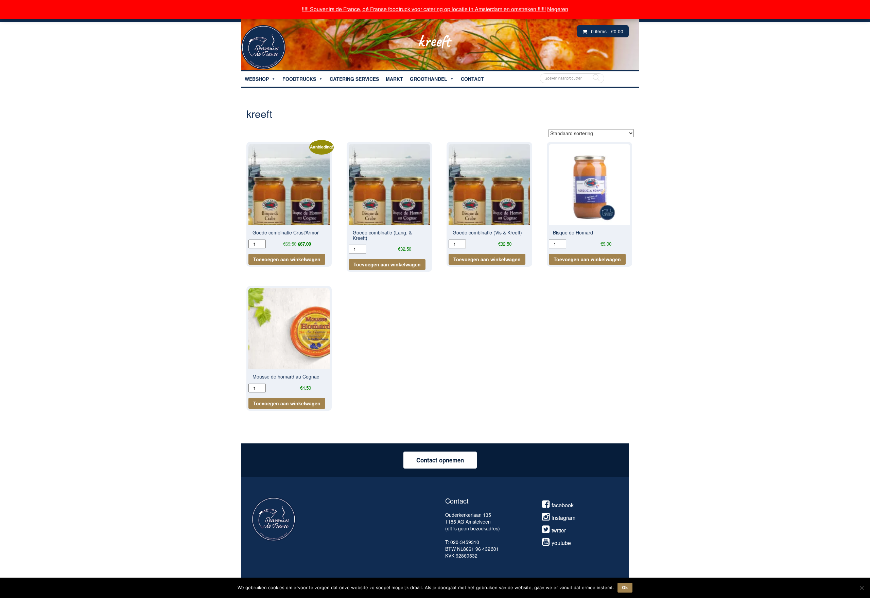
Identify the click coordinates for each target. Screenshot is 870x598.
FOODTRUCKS (299, 78)
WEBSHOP (257, 78)
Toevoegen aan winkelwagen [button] (286, 259)
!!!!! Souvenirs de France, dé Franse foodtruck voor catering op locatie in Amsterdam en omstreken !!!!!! (424, 9)
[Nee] (861, 587)
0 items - (607, 31)
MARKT (394, 78)
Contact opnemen (440, 460)
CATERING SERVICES (354, 78)
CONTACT (472, 78)
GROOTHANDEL (428, 78)
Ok (625, 587)
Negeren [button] (557, 9)
